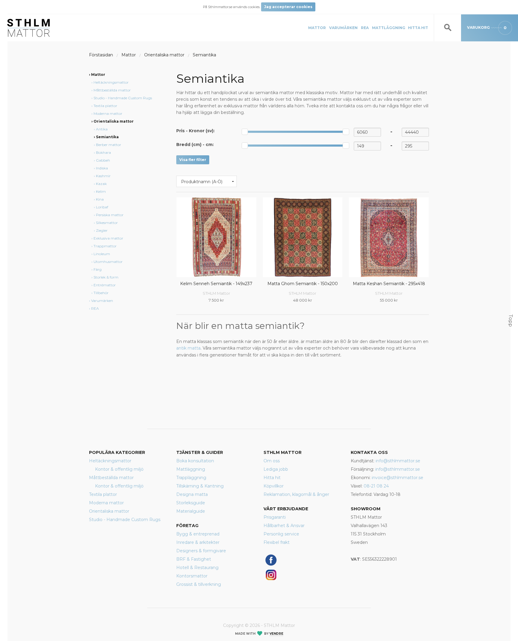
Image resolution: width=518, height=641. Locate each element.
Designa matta (192, 494)
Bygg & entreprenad (197, 534)
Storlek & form (106, 277)
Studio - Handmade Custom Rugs (123, 98)
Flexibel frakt (276, 542)
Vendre (276, 634)
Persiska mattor (110, 215)
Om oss (271, 461)
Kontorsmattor (191, 576)
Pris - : (195, 130)
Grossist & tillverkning (198, 584)
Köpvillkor (273, 486)
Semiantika (204, 55)
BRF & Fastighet (193, 559)
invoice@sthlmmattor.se (397, 477)
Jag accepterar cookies (288, 6)
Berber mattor (108, 144)
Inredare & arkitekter (197, 542)
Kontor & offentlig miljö (119, 469)
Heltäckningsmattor (111, 82)
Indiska (102, 168)
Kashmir (103, 176)
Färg (98, 269)
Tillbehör (101, 293)
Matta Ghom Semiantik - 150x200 (302, 283)
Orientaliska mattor (164, 55)
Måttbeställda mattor (112, 90)
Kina (100, 199)
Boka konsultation (195, 461)
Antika (102, 129)
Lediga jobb (275, 469)
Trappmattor (105, 246)
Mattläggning (388, 27)
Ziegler (102, 230)
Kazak (101, 183)
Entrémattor (105, 285)
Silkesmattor (107, 222)
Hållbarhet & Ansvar (284, 525)
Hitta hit (418, 27)
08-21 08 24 (376, 486)
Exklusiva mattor (108, 238)
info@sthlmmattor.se (398, 461)
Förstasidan (101, 55)
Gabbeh (103, 160)
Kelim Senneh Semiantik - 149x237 (216, 283)
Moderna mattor (108, 113)
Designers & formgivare (201, 550)
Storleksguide (190, 502)
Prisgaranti (274, 517)
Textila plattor (105, 105)
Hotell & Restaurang (197, 567)
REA (365, 27)
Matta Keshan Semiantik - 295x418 (389, 283)
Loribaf (102, 207)
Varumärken (343, 27)
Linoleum (102, 254)
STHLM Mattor (216, 293)
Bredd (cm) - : (195, 144)
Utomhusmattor (108, 261)
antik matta (188, 348)
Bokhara (103, 152)
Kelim (101, 191)
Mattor (317, 27)
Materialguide (190, 511)
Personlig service (281, 534)
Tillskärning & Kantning (200, 486)
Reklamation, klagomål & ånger (296, 494)
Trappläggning (191, 477)
